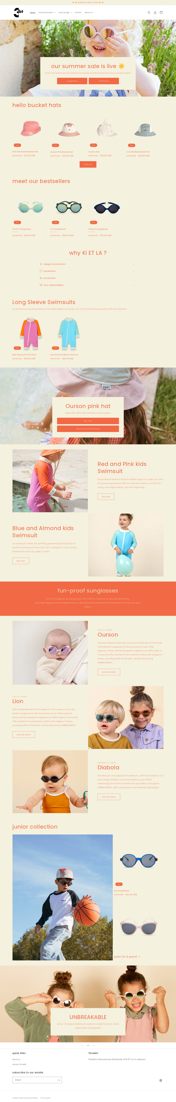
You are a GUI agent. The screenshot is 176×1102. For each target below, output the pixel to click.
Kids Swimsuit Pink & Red (24, 355)
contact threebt (19, 1064)
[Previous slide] (82, 1045)
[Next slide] (94, 1045)
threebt (20, 1098)
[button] (47, 12)
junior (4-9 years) (125, 956)
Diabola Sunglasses (98, 229)
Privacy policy (46, 1098)
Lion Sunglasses (58, 229)
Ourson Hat (94, 152)
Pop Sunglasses (121, 891)
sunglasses (72, 81)
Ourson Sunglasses (21, 229)
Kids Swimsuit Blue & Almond (64, 355)
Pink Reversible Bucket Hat (25, 152)
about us (16, 1059)
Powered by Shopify (31, 1098)
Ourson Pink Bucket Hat (61, 152)
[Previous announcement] (13, 2)
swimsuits (104, 81)
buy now (88, 421)
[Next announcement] (163, 2)
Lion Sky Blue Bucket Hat (138, 152)
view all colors (109, 672)
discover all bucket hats (88, 428)
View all (88, 164)
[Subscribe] (59, 1080)
